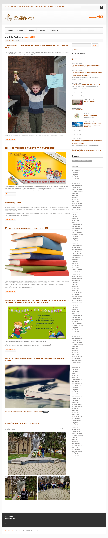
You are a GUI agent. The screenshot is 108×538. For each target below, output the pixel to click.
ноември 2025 (76, 187)
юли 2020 (75, 306)
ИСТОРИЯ (7, 6)
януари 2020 (76, 317)
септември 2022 (77, 255)
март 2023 (75, 244)
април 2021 (75, 288)
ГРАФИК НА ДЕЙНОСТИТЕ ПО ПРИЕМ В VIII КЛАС (86, 150)
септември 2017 (77, 366)
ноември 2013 (76, 420)
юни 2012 (75, 439)
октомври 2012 (77, 433)
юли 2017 (75, 370)
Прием (31, 30)
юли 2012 (75, 437)
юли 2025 (75, 193)
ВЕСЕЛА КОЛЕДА (89, 101)
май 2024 (75, 218)
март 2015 (75, 402)
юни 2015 (75, 401)
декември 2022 (77, 249)
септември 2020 (77, 302)
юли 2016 (75, 387)
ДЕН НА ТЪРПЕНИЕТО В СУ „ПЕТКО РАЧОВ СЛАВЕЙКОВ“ (30, 148)
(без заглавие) (9, 522)
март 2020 (75, 313)
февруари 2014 (77, 416)
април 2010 (75, 455)
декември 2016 (77, 383)
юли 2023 (75, 236)
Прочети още (10, 139)
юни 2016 (75, 389)
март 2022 (75, 267)
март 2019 (75, 333)
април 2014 (75, 412)
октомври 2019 (77, 323)
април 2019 (75, 331)
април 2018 (75, 352)
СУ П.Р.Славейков (10, 531)
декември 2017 (77, 360)
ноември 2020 (76, 298)
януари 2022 (76, 271)
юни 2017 (75, 371)
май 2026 (75, 176)
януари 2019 (76, 337)
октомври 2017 (77, 364)
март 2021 (75, 290)
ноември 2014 (76, 408)
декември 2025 (77, 186)
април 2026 (75, 178)
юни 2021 (75, 284)
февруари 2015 (77, 404)
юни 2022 (75, 261)
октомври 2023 (77, 232)
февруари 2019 (77, 335)
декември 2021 (77, 273)
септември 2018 (77, 344)
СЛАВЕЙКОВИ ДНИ (77, 109)
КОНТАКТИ (62, 6)
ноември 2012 (76, 431)
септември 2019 (77, 325)
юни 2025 (75, 195)
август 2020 (76, 304)
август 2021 (76, 280)
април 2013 (75, 426)
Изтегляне (45, 411)
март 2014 (75, 414)
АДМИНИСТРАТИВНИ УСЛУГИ (49, 6)
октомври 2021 (77, 277)
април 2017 (75, 375)
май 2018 (75, 350)
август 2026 (76, 170)
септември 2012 (77, 435)
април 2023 (75, 242)
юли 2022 (75, 259)
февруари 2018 (77, 356)
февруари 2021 (77, 292)
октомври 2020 (77, 300)
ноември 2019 (76, 321)
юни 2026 (75, 174)
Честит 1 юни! (76, 94)
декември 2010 (77, 451)
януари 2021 (76, 294)
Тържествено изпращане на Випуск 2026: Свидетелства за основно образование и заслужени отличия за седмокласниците (87, 142)
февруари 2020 (77, 315)
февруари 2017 (77, 379)
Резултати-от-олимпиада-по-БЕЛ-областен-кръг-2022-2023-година (23, 411)
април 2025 (75, 199)
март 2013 (75, 428)
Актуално (20, 30)
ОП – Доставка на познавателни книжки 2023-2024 (27, 228)
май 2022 (75, 263)
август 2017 (76, 368)
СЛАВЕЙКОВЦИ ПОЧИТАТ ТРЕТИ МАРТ (22, 423)
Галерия (42, 30)
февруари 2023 (77, 246)
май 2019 (75, 329)
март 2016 (75, 393)
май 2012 (75, 441)
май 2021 (75, 286)
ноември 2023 (76, 230)
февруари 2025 (77, 203)
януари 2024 (76, 226)
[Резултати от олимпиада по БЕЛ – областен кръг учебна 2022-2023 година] (37, 386)
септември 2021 (77, 278)
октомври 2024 (77, 209)
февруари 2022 (77, 269)
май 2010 (75, 453)
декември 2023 (77, 228)
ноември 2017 (76, 362)
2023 (13, 40)
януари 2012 (76, 443)
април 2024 (75, 220)
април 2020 (75, 311)
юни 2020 (75, 308)
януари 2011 (76, 449)
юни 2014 (75, 410)
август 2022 (76, 257)
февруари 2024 (77, 224)
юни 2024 (75, 217)
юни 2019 (75, 327)
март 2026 (75, 180)
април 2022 (75, 265)
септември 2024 (77, 211)
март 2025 (75, 201)
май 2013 (75, 424)
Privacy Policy (35, 531)
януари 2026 (76, 184)
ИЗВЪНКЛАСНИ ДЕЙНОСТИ (32, 6)
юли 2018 (75, 346)
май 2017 (75, 373)
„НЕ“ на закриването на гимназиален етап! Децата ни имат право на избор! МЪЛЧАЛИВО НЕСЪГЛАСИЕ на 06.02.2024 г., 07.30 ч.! (87, 74)
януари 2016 (76, 395)
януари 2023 (76, 247)
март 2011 (75, 447)
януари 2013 (76, 430)
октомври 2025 (77, 189)
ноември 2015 (76, 399)
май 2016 (75, 391)
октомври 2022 (77, 253)
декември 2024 (77, 205)
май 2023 (75, 240)
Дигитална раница (13, 203)
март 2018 (75, 354)
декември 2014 (77, 406)
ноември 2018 (76, 340)
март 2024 (75, 222)
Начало (10, 30)
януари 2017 (76, 381)
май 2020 (75, 309)
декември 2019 (77, 319)
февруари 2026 (77, 182)
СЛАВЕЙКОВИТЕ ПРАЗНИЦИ (82, 161)
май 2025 (75, 197)
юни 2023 (75, 238)
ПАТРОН (13, 6)
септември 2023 (77, 234)
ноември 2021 (76, 275)
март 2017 (75, 377)
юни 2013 (75, 422)
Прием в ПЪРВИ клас (90, 115)
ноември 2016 (76, 385)
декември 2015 (77, 397)
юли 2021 (75, 282)
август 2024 (76, 213)
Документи (54, 30)
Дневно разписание (78, 60)
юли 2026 (75, 172)
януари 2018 (76, 358)
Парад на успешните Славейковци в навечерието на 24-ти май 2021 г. (93, 125)
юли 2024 (75, 215)
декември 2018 (77, 339)
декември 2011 (77, 445)
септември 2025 (77, 191)
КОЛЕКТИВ (20, 6)
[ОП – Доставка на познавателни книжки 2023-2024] (37, 254)
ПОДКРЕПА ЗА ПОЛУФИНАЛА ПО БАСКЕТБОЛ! (86, 84)
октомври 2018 (77, 342)
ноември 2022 (76, 251)
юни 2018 (75, 348)
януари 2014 (76, 418)
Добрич (76, 49)
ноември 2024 (76, 207)
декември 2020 (77, 296)
